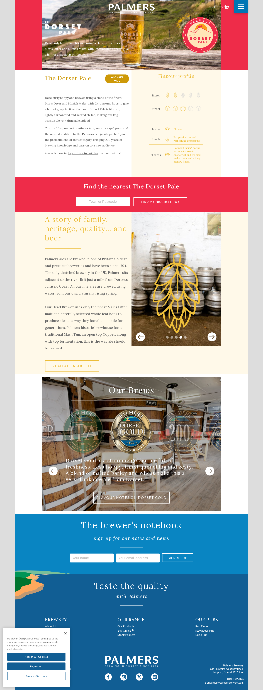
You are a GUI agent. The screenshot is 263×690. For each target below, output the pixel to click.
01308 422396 (235, 679)
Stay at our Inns (204, 630)
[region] (36, 657)
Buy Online (124, 630)
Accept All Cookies (36, 656)
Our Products (126, 626)
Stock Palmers (126, 634)
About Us (51, 626)
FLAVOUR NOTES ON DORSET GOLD (131, 497)
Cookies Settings (36, 676)
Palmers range (92, 134)
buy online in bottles (83, 153)
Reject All (36, 666)
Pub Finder (202, 626)
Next (212, 336)
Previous (140, 336)
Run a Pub (201, 634)
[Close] (65, 633)
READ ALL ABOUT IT (72, 366)
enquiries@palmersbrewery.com (225, 682)
